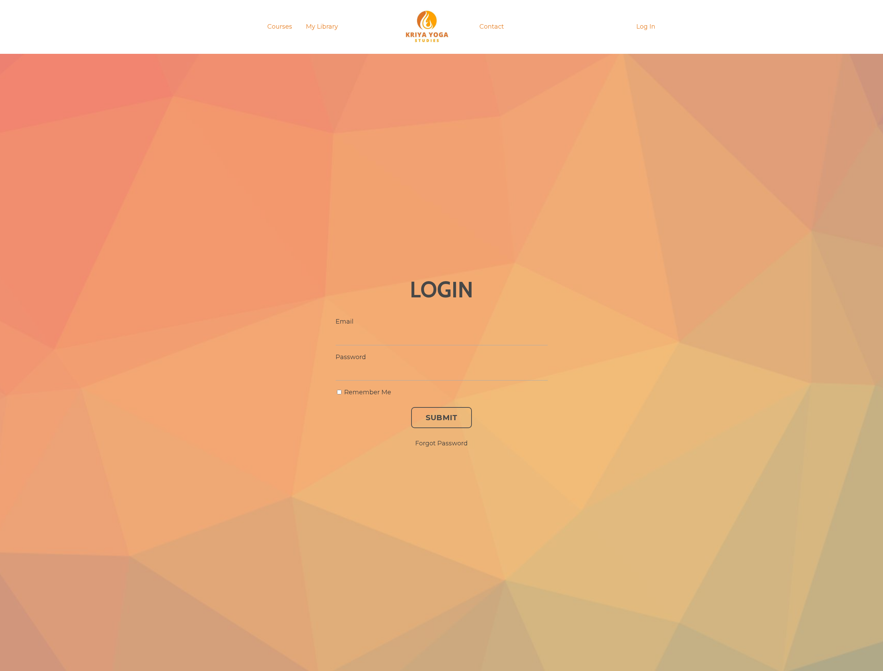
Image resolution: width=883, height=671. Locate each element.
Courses (279, 26)
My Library (322, 26)
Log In (645, 26)
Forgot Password (441, 443)
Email (345, 321)
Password (351, 357)
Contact (491, 26)
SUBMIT (442, 417)
